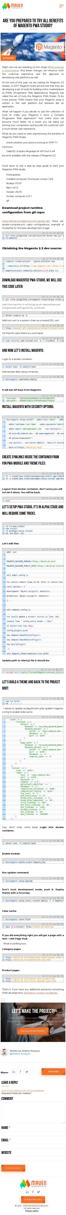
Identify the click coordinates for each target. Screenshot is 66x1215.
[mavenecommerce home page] (12, 8)
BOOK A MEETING (33, 1199)
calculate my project (33, 1031)
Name (5, 1128)
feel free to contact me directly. (41, 993)
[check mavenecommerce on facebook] (33, 1192)
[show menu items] (61, 6)
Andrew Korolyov (21, 1053)
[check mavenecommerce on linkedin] (27, 1192)
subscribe (53, 1071)
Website (6, 1153)
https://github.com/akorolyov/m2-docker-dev (26, 221)
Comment (7, 1099)
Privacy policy (31, 1210)
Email (6, 1140)
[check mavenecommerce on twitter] (38, 1192)
